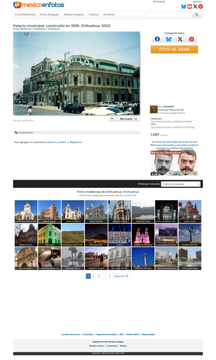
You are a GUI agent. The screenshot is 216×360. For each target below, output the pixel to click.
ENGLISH (197, 1)
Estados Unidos (96, 346)
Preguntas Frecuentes (106, 334)
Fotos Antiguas (49, 14)
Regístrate (75, 142)
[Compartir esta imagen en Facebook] (157, 38)
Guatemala (112, 346)
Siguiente (120, 276)
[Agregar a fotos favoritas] (112, 118)
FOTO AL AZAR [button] (174, 49)
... (104, 276)
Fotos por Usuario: (149, 183)
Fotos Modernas (25, 14)
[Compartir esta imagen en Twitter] (180, 38)
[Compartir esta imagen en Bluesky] (168, 38)
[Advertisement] (174, 79)
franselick (168, 106)
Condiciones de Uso (70, 334)
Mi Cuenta (159, 1)
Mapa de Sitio (148, 334)
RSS (121, 334)
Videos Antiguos (74, 14)
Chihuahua (40, 28)
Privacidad (88, 334)
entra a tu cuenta (56, 142)
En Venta (109, 14)
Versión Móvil (132, 334)
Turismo (94, 14)
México (123, 346)
